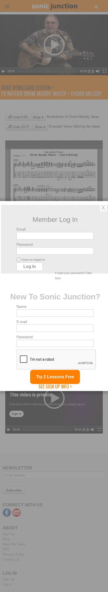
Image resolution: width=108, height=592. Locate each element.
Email (21, 229)
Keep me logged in (33, 259)
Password (25, 244)
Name (21, 306)
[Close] (103, 207)
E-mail (22, 322)
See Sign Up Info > (55, 386)
